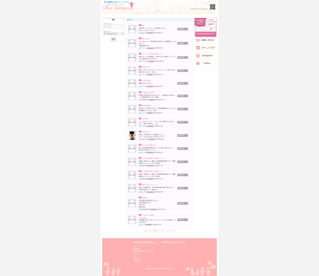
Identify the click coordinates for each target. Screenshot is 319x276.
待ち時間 (145, 119)
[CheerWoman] (118, 6)
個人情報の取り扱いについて (143, 251)
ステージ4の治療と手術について (153, 54)
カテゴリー (107, 31)
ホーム (135, 246)
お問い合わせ (137, 261)
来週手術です (146, 67)
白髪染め (145, 198)
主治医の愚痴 (146, 81)
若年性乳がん (146, 132)
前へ (146, 231)
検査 (143, 25)
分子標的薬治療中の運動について (153, 158)
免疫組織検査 (146, 105)
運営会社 (136, 259)
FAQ (134, 256)
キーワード (107, 24)
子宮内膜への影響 (148, 92)
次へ (172, 231)
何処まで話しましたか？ (150, 185)
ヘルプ (135, 254)
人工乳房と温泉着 (148, 215)
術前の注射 (145, 39)
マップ (164, 246)
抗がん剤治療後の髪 (148, 145)
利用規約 (136, 249)
